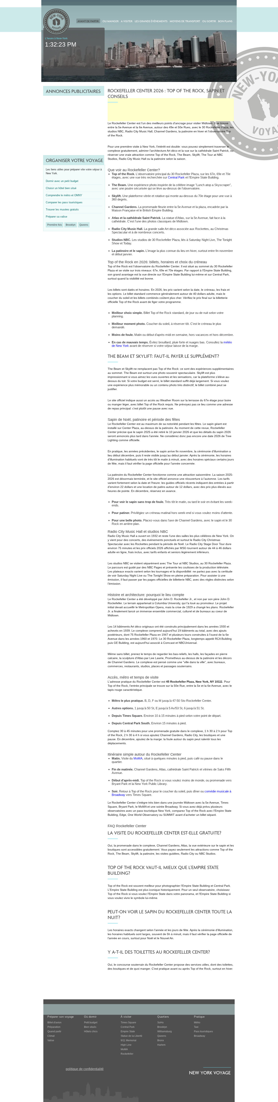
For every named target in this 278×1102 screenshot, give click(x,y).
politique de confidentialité (85, 1069)
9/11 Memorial (128, 1040)
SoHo (160, 1022)
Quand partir (54, 1031)
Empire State (128, 1031)
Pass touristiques (203, 1031)
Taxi (196, 1027)
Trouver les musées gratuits (62, 209)
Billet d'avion (54, 1022)
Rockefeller (127, 1053)
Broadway (199, 1036)
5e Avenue (125, 127)
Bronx (160, 1040)
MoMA (138, 758)
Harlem (161, 1044)
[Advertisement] (73, 121)
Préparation (53, 1027)
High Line (126, 1044)
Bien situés (90, 1027)
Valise (50, 1040)
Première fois (54, 224)
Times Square (128, 1022)
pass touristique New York (153, 810)
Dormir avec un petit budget (62, 181)
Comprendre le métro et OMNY (64, 195)
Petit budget (90, 1022)
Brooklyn (71, 224)
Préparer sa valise (56, 216)
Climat (51, 1036)
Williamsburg (164, 1031)
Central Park (176, 177)
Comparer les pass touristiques (64, 202)
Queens (83, 224)
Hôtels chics (90, 1031)
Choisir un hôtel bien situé (61, 188)
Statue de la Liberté (131, 1036)
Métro (197, 1022)
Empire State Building (217, 270)
